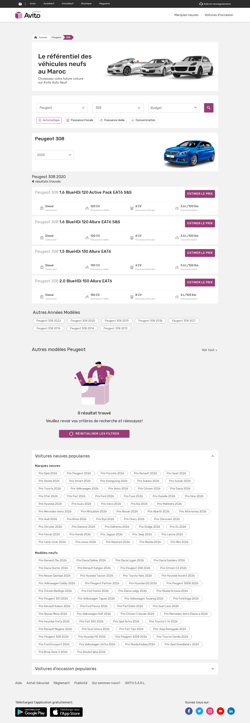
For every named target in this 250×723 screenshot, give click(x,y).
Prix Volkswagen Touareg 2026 (144, 598)
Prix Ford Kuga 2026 (186, 598)
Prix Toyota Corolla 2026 (172, 636)
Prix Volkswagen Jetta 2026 (97, 644)
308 (68, 37)
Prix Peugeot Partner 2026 (102, 583)
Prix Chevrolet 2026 (167, 519)
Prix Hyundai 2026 (50, 504)
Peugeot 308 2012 (116, 328)
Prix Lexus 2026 (86, 542)
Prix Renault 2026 (145, 473)
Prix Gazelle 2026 (164, 496)
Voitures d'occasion (219, 15)
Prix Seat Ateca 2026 (96, 629)
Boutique (86, 3)
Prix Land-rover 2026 (52, 542)
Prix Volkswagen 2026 (85, 488)
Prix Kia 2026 (139, 504)
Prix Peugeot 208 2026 (135, 568)
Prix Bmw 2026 (77, 519)
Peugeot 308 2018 (150, 320)
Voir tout (208, 350)
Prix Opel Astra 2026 (126, 621)
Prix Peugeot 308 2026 (54, 636)
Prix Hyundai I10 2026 (92, 636)
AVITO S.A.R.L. (135, 683)
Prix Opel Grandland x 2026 (182, 644)
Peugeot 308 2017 (184, 320)
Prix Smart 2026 (80, 481)
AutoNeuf (49, 3)
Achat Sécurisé (38, 683)
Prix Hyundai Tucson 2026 (96, 575)
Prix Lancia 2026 (172, 534)
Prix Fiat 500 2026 (91, 621)
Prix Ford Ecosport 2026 (54, 644)
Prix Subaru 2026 (148, 481)
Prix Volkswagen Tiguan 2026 (96, 598)
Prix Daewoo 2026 (83, 527)
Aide (18, 683)
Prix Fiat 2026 (76, 496)
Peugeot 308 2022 (49, 320)
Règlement (62, 683)
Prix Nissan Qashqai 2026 (55, 575)
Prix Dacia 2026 (180, 488)
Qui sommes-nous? (106, 683)
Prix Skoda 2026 (49, 481)
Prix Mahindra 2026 (169, 504)
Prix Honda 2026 (80, 534)
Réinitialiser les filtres (97, 433)
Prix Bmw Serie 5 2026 (53, 652)
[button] (125, 456)
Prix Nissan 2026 (127, 511)
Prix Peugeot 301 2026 (53, 598)
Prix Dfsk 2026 (48, 496)
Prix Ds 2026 (178, 527)
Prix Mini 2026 (179, 542)
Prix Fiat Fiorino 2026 (95, 591)
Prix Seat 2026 (176, 473)
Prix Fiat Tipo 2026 (131, 629)
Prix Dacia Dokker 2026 (91, 560)
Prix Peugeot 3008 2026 (182, 583)
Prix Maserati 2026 (118, 542)
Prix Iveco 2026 (111, 504)
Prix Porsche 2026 (112, 473)
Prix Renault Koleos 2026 (55, 606)
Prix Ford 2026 (104, 496)
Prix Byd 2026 (105, 519)
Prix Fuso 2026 (133, 496)
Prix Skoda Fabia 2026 (91, 652)
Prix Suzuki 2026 (180, 481)
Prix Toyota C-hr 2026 (163, 621)
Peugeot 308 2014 (82, 328)
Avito (33, 3)
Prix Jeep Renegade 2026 (169, 629)
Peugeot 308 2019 (117, 320)
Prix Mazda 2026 (150, 542)
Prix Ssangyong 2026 (114, 481)
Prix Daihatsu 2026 (117, 527)
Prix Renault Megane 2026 (55, 629)
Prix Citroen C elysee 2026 (137, 614)
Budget (156, 108)
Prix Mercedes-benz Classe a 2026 (186, 614)
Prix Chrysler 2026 (50, 527)
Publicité (80, 683)
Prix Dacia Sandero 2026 (169, 560)
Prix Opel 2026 (48, 473)
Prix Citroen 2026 (149, 488)
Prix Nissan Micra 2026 (53, 614)
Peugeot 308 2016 (48, 328)
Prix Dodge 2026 (149, 527)
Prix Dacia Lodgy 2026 (133, 591)
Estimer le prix (200, 193)
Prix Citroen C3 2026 (173, 568)
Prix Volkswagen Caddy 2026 (57, 583)
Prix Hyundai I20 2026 (143, 583)
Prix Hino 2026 (194, 496)
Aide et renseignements (217, 4)
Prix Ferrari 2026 (49, 534)
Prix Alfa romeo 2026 (192, 511)
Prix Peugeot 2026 (79, 473)
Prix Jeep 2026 (142, 534)
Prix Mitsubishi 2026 (94, 511)
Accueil (43, 37)
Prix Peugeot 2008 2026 (131, 636)
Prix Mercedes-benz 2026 (55, 511)
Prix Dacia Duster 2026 (53, 568)
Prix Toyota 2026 (50, 488)
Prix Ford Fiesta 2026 (94, 606)
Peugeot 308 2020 (83, 320)
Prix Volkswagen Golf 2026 (94, 614)
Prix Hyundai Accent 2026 (178, 575)
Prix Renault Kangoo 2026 (94, 568)
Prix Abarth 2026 (159, 511)
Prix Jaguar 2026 (112, 534)
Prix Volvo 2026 (118, 488)
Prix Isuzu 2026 (81, 504)
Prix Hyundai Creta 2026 (54, 621)
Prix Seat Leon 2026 (166, 606)
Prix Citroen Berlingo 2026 (55, 591)
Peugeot (56, 37)
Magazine (104, 3)
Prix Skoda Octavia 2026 (172, 591)
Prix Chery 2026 (134, 519)
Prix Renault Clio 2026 (53, 560)
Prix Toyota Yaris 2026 (137, 575)
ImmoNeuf (67, 3)
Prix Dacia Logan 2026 (130, 560)
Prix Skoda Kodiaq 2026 (140, 644)
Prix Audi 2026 (48, 519)
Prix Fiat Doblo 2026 (130, 606)
